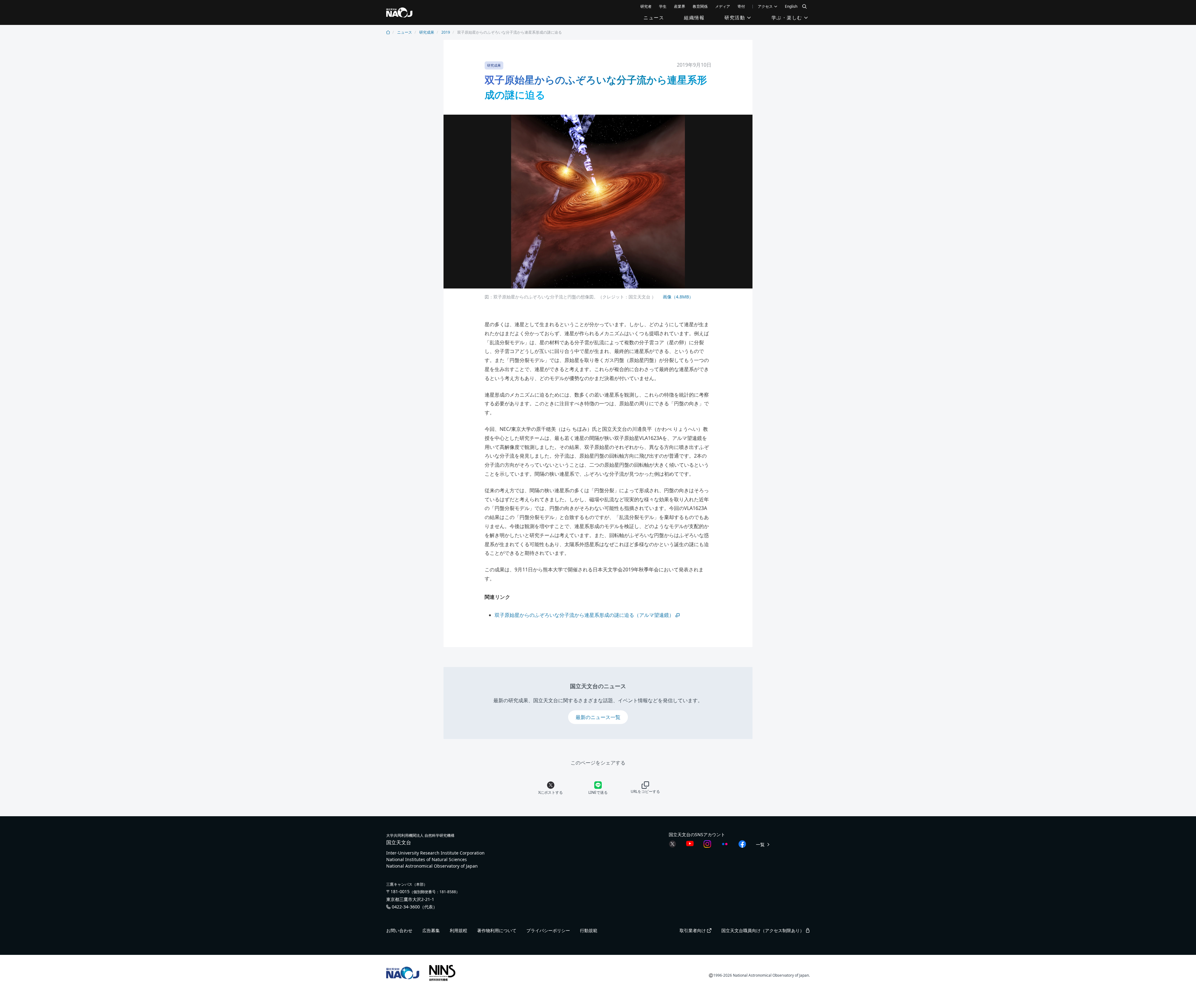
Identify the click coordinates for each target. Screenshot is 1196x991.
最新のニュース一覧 (598, 717)
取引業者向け (693, 930)
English (791, 6)
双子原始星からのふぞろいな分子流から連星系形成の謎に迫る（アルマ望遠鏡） (584, 615)
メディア (722, 6)
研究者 (646, 6)
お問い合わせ (399, 930)
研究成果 (426, 32)
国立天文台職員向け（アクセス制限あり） (763, 930)
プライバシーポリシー (548, 930)
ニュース (653, 17)
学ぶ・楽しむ (787, 17)
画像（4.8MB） (677, 297)
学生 (663, 6)
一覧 (761, 844)
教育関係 (700, 6)
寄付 (741, 6)
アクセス (766, 6)
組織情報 (694, 17)
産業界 (679, 6)
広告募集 (431, 930)
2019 (445, 32)
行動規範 (588, 930)
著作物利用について (496, 930)
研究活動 (735, 17)
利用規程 (458, 930)
